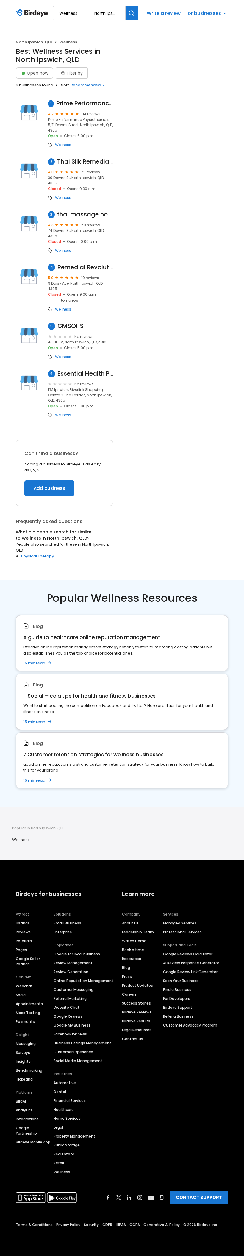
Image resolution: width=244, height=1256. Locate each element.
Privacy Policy (68, 1224)
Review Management (73, 962)
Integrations (27, 1119)
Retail (59, 1162)
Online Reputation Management (83, 980)
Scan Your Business (180, 980)
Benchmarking (29, 1070)
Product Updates (137, 985)
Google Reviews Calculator (187, 953)
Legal (58, 1127)
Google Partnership (26, 1130)
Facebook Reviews (70, 1034)
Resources (131, 958)
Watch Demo (134, 940)
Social (21, 994)
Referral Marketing (70, 998)
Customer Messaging (73, 989)
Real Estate (64, 1154)
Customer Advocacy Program (190, 1025)
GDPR (107, 1224)
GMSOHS (70, 326)
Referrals (24, 940)
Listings (23, 923)
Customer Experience (73, 1051)
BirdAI (21, 1101)
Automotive (65, 1082)
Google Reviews (68, 1016)
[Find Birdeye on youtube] (151, 1197)
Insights (23, 1061)
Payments (25, 1021)
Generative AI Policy (161, 1224)
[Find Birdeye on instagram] (139, 1197)
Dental (60, 1091)
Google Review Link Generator (190, 971)
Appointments (29, 1003)
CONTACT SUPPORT (199, 1197)
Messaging (26, 1043)
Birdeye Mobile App (33, 1142)
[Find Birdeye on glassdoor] (162, 1197)
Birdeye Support (177, 1007)
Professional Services (182, 932)
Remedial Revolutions (85, 267)
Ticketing (24, 1079)
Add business (49, 488)
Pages (21, 949)
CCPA (134, 1224)
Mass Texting (28, 1012)
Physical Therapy (37, 556)
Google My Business (72, 1025)
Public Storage (67, 1145)
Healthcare (64, 1109)
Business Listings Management (82, 1043)
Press (127, 976)
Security (91, 1224)
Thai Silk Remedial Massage (85, 161)
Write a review (164, 13)
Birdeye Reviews (136, 1012)
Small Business (67, 923)
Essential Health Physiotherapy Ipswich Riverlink (85, 373)
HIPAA (121, 1224)
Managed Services (179, 923)
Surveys (23, 1052)
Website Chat (66, 1007)
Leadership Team (138, 932)
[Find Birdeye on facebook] (108, 1197)
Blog (126, 967)
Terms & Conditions (34, 1224)
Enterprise (63, 932)
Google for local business (77, 953)
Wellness (63, 144)
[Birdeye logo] (33, 13)
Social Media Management (78, 1060)
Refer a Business (178, 1016)
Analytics (24, 1110)
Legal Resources (136, 1029)
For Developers (176, 998)
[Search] (132, 13)
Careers (129, 994)
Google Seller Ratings (28, 961)
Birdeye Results (136, 1021)
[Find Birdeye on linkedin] (129, 1197)
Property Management (74, 1136)
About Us (130, 923)
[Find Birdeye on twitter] (118, 1197)
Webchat (24, 986)
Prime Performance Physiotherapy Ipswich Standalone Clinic (84, 103)
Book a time (133, 949)
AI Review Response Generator (191, 962)
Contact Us (132, 1038)
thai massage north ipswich (85, 214)
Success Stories (136, 1003)
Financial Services (70, 1100)
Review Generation (71, 971)
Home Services (67, 1118)
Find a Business (177, 989)
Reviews (23, 932)
